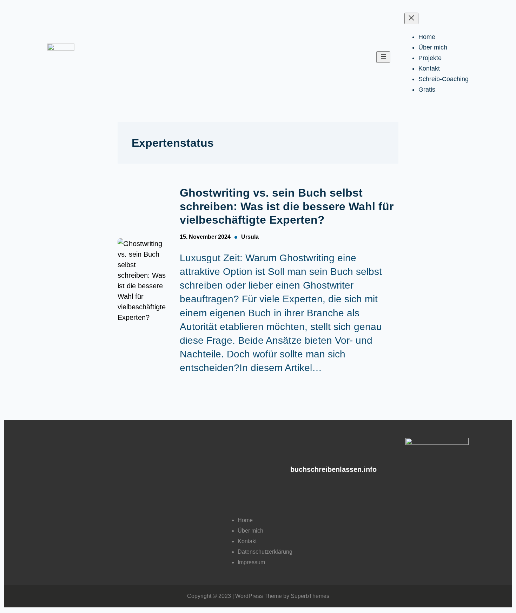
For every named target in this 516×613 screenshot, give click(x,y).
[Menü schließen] (411, 18)
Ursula (250, 237)
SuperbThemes (310, 596)
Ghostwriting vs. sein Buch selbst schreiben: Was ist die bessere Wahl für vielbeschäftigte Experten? (286, 206)
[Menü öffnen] (383, 57)
